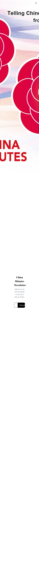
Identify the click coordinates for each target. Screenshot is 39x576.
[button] (36, 3)
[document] (19, 288)
